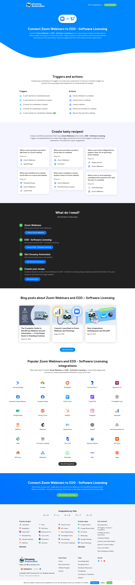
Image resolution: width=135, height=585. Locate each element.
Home (60, 561)
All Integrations (103, 525)
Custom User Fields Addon (106, 541)
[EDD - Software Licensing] (73, 19)
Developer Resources (85, 568)
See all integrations (67, 464)
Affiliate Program (64, 568)
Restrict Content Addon (106, 544)
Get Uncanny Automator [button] (35, 262)
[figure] (20, 96)
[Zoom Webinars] (62, 19)
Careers (61, 571)
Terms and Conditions (32, 576)
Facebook (98, 561)
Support (80, 577)
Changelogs (82, 571)
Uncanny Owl (34, 565)
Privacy (21, 576)
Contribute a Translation (86, 574)
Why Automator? (64, 564)
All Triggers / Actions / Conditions (105, 529)
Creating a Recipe (103, 538)
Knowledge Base (83, 561)
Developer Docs (83, 564)
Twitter (101, 561)
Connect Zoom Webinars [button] (35, 233)
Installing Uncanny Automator (104, 534)
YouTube (104, 561)
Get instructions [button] (32, 279)
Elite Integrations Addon (106, 551)
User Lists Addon (103, 548)
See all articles (67, 350)
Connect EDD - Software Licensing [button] (39, 247)
